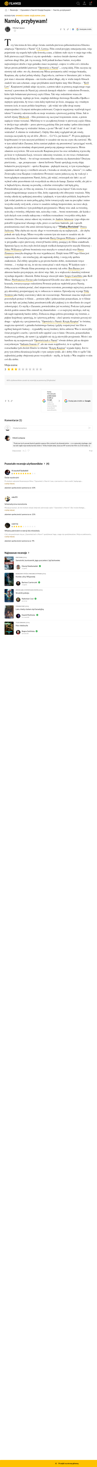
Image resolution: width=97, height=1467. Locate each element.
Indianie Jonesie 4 (29, 344)
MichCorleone (19, 438)
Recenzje (14, 10)
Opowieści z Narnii (48, 67)
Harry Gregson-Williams (62, 238)
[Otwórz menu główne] (90, 4)
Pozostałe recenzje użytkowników (24, 463)
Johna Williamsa (13, 249)
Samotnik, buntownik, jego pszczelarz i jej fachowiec (38, 560)
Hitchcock (24, 117)
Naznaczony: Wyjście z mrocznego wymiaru (30, 574)
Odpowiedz (16, 451)
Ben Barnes (74, 268)
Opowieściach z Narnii (45, 340)
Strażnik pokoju (22, 593)
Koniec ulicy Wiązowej (25, 576)
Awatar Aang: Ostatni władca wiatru (29, 590)
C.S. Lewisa (42, 48)
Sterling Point (22, 606)
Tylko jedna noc (22, 622)
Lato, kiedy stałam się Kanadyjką (30, 609)
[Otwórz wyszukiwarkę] (78, 4)
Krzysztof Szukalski (20, 470)
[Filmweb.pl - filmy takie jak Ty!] (13, 3)
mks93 (14, 497)
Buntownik (21, 557)
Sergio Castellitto (73, 276)
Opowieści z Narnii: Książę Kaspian (35, 10)
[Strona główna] (6, 10)
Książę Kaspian (57, 348)
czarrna (15, 523)
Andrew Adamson (64, 219)
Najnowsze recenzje (16, 552)
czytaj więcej (10, 483)
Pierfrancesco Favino (22, 279)
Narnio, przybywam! (62, 10)
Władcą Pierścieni (68, 226)
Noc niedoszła (22, 625)
